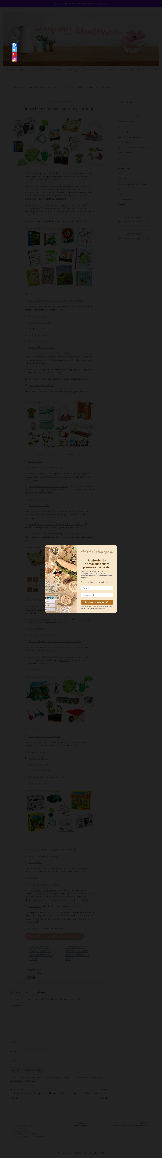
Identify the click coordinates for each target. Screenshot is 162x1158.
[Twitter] (14, 49)
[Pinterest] (14, 54)
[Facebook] (14, 45)
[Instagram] (14, 59)
